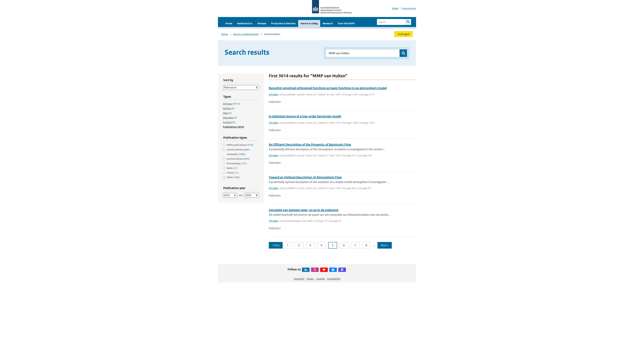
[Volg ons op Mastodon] (342, 270)
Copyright (299, 278)
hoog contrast (409, 8)
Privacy (310, 278)
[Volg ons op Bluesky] (333, 270)
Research (328, 23)
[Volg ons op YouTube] (323, 270)
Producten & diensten (283, 23)
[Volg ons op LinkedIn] (305, 270)
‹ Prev (275, 245)
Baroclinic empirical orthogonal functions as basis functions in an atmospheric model (328, 88)
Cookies (320, 278)
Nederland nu (244, 23)
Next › (384, 245)
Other (233, 177)
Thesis (233, 172)
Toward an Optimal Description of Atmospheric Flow (305, 177)
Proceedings (237, 163)
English (395, 8)
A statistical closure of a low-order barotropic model (305, 116)
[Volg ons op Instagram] (314, 270)
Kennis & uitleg (309, 23)
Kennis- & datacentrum (246, 34)
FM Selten (273, 94)
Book (232, 168)
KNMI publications (240, 144)
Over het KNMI (346, 23)
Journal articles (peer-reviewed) (238, 152)
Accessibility (333, 278)
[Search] (408, 22)
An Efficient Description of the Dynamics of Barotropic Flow (310, 144)
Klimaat (261, 23)
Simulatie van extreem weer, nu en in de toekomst (303, 210)
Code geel (403, 34)
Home (228, 23)
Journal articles (238, 158)
